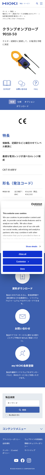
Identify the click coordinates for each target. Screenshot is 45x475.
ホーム (4, 11)
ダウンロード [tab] (22, 106)
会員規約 (6, 443)
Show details (31, 246)
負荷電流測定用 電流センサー (12, 16)
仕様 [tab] (19, 102)
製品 (12, 11)
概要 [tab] (12, 102)
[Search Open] (37, 3)
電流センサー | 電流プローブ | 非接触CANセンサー (19, 14)
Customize (21, 261)
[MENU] (41, 3)
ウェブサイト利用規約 (33, 439)
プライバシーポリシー (11, 439)
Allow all (22, 254)
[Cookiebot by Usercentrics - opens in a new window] (31, 204)
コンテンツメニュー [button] (14, 428)
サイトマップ (29, 450)
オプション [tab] (29, 102)
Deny (22, 269)
